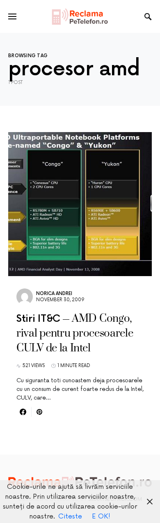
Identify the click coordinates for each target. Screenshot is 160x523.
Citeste (70, 516)
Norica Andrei (54, 293)
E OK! (101, 516)
